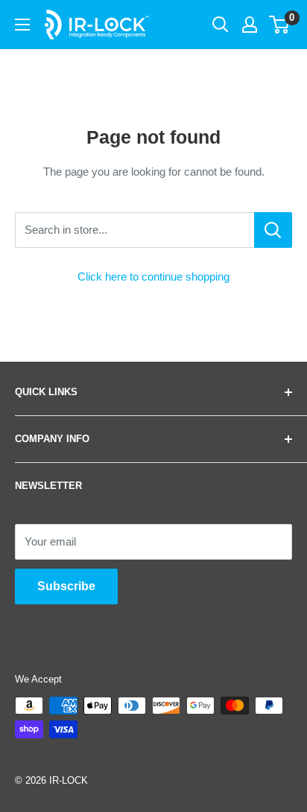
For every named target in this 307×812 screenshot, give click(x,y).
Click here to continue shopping (153, 276)
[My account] (249, 24)
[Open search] (220, 24)
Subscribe (66, 586)
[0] (279, 24)
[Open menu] (22, 25)
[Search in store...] (273, 230)
